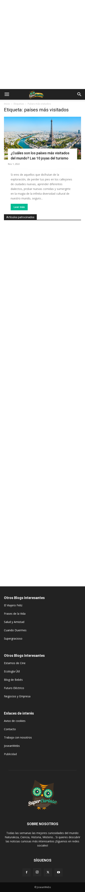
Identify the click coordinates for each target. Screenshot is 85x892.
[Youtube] (58, 872)
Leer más (19, 207)
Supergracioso (13, 638)
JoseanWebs (12, 746)
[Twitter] (48, 872)
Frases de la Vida (15, 613)
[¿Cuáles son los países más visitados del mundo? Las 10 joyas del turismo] (42, 138)
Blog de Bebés (13, 680)
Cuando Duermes (15, 630)
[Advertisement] (42, 44)
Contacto (10, 729)
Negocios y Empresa (17, 696)
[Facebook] (26, 872)
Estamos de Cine (15, 663)
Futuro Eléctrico (14, 688)
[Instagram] (37, 872)
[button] (6, 94)
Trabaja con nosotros (18, 737)
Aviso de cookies (15, 721)
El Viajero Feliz (13, 605)
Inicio (7, 103)
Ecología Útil (12, 671)
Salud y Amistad (14, 622)
